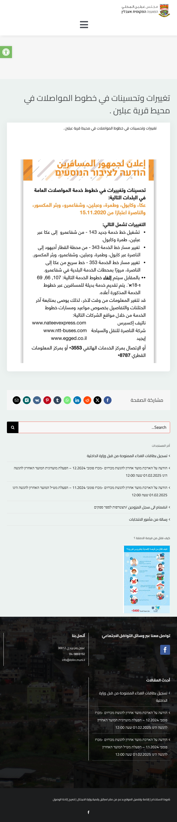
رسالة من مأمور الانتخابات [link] (148, 519)
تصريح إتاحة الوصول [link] (64, 799)
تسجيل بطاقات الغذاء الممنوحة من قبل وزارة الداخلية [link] (127, 455)
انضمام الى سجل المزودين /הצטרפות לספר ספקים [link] (130, 507)
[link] (6, 52)
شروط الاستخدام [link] (160, 799)
